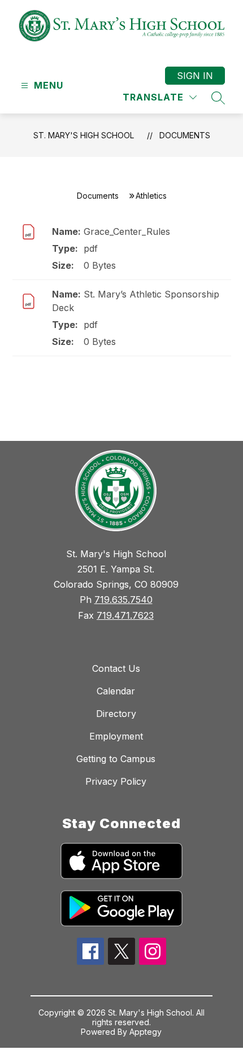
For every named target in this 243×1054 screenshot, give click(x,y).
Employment (116, 736)
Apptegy (145, 1031)
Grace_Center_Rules (127, 231)
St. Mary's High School (83, 135)
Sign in (195, 75)
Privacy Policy (115, 781)
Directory (116, 713)
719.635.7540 (123, 599)
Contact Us (116, 668)
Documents (184, 135)
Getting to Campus (115, 758)
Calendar (116, 691)
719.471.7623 (125, 615)
